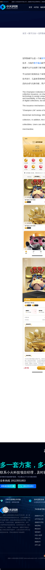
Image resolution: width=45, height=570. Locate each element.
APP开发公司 (39, 519)
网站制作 (38, 529)
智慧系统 (38, 525)
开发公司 (38, 538)
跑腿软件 (38, 542)
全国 (4, 2)
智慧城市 (38, 532)
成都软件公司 (39, 516)
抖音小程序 (38, 535)
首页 (30, 7)
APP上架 (37, 545)
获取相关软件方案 (8, 486)
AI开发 (36, 7)
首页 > (25, 33)
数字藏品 (37, 63)
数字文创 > (33, 33)
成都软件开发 (39, 522)
